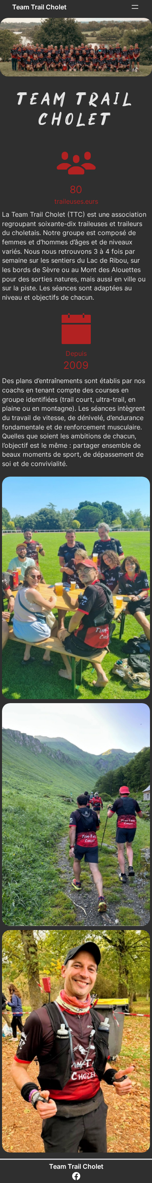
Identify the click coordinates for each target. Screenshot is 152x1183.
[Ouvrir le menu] (135, 7)
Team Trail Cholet (39, 7)
